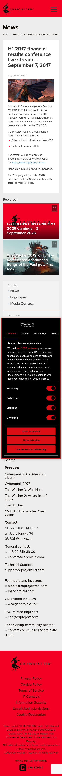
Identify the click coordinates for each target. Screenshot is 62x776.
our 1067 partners (27, 348)
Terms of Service (31, 690)
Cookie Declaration (31, 715)
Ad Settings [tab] (39, 333)
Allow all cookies (31, 431)
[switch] (50, 397)
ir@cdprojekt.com (20, 591)
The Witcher (14, 505)
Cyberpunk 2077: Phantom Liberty (25, 476)
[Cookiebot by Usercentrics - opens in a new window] (20, 325)
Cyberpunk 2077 (17, 484)
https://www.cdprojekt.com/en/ (28, 162)
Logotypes (18, 297)
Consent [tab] (11, 333)
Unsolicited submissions (31, 709)
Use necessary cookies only (31, 449)
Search (10, 460)
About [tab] (54, 333)
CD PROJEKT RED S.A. (22, 528)
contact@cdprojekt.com (25, 557)
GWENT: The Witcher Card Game (25, 513)
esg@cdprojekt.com (22, 617)
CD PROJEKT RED (18, 9)
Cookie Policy (31, 684)
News (14, 291)
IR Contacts (31, 696)
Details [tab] (25, 333)
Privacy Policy (31, 678)
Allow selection (31, 440)
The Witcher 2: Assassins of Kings (26, 497)
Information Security (31, 702)
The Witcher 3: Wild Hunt (24, 490)
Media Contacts (22, 303)
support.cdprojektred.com (24, 570)
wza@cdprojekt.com (23, 604)
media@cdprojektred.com (27, 586)
